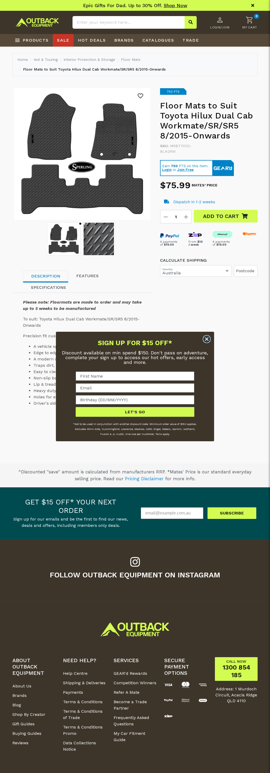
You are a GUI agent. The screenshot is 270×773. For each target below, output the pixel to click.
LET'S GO (135, 411)
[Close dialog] (206, 339)
